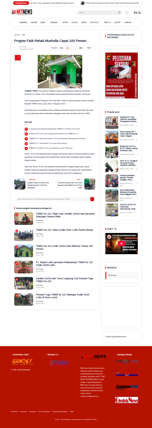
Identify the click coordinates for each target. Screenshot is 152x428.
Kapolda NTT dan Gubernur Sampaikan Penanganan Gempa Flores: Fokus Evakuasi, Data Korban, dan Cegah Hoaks (128, 119)
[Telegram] (18, 76)
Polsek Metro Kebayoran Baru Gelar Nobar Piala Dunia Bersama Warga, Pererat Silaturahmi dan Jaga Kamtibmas (101, 3)
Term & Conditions (44, 411)
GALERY (117, 22)
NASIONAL (23, 22)
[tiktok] (136, 412)
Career (72, 411)
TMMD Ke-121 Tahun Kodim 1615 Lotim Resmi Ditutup (48, 143)
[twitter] (129, 412)
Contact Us (23, 411)
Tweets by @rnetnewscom (115, 337)
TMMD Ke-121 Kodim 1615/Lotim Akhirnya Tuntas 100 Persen (51, 148)
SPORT (65, 22)
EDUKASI (54, 22)
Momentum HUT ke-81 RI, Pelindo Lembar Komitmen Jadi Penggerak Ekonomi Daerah (129, 148)
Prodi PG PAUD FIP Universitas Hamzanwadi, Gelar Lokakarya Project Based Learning (128, 207)
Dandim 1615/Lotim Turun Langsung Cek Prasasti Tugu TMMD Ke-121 (53, 134)
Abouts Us (14, 411)
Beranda (17, 35)
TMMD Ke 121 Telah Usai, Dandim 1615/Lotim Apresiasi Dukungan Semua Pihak (57, 138)
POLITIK (74, 22)
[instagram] (133, 412)
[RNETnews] (21, 15)
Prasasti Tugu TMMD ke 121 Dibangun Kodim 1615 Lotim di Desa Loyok (62, 296)
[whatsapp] (18, 82)
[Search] (119, 12)
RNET (107, 22)
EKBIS (42, 22)
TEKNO (83, 22)
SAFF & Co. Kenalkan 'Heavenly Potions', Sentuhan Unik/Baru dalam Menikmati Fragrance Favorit (128, 163)
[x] (18, 69)
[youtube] (140, 412)
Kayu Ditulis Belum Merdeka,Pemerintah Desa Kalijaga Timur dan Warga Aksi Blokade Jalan (128, 192)
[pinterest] (18, 88)
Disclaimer (32, 411)
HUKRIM (34, 22)
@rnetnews (112, 275)
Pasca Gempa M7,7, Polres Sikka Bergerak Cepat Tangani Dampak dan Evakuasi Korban (129, 134)
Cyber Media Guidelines (60, 411)
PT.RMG (94, 419)
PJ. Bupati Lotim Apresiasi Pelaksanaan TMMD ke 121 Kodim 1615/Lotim (54, 129)
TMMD (23, 35)
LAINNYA (127, 22)
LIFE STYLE (94, 22)
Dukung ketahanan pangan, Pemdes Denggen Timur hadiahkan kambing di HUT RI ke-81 (128, 178)
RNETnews (67, 419)
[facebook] (18, 63)
